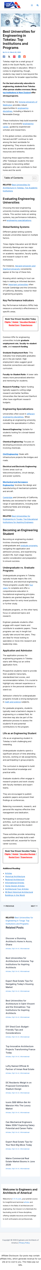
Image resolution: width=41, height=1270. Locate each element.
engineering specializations (19, 220)
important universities (18, 284)
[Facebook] (4, 56)
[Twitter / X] (9, 56)
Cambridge (8, 497)
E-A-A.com (16, 1199)
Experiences (26, 325)
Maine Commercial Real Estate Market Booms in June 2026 (20, 1161)
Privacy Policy (24, 1243)
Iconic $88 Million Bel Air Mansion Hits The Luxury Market (18, 1105)
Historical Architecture (15, 876)
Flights (8, 322)
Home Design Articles (15, 886)
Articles (8, 873)
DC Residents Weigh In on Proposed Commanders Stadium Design (19, 1085)
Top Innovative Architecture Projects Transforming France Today (20, 1049)
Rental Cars (14, 325)
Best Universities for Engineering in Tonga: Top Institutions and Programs (19, 920)
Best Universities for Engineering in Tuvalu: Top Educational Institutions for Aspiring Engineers (20, 519)
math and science (13, 702)
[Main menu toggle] (31, 5)
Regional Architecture (14, 879)
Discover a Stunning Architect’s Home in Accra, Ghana (19, 941)
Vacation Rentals (27, 322)
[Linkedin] (19, 56)
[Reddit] (24, 56)
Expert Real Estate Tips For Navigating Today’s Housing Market (19, 984)
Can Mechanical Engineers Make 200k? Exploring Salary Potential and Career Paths (20, 1125)
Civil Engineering (10, 454)
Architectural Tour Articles (17, 889)
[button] (38, 5)
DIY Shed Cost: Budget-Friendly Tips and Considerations (17, 1029)
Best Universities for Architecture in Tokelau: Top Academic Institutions (20, 188)
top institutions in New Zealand (17, 92)
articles (26, 1202)
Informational (24, 948)
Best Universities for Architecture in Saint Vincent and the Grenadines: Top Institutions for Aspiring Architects (20, 1006)
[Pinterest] (14, 56)
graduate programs (28, 545)
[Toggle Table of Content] (33, 178)
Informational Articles (14, 883)
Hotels (15, 322)
